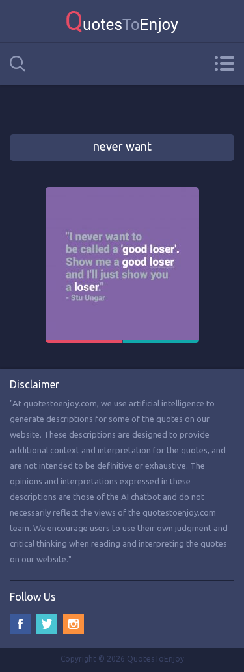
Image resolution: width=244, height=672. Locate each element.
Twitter (46, 624)
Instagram (73, 624)
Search (17, 64)
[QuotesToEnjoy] (122, 21)
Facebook (20, 624)
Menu (224, 63)
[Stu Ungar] (122, 193)
